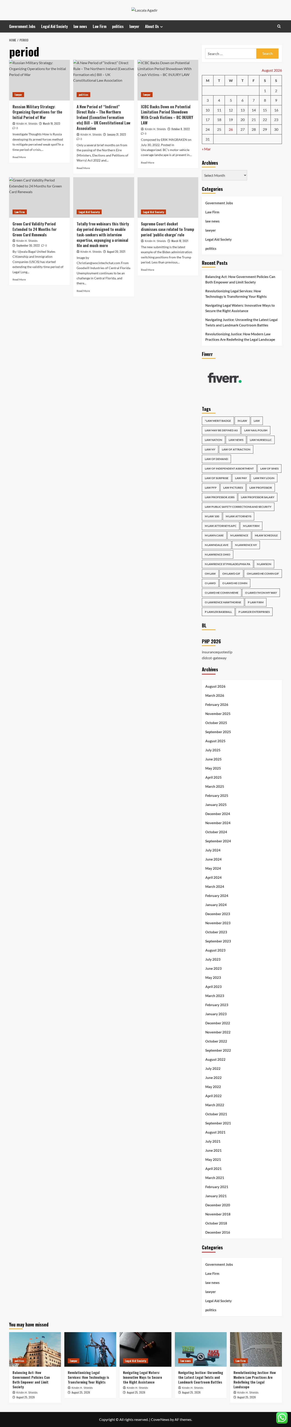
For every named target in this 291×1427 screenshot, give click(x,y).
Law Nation (213, 440)
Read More (19, 157)
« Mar (206, 149)
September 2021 (218, 1123)
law (257, 420)
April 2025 (213, 777)
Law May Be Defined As (221, 430)
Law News (236, 440)
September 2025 (218, 732)
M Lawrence (239, 535)
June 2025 (213, 759)
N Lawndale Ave (216, 545)
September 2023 (218, 941)
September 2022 (218, 1050)
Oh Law (210, 573)
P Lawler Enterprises (254, 612)
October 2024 (216, 832)
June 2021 (213, 1150)
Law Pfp (211, 487)
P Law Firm (255, 602)
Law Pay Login (263, 478)
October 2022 (216, 1041)
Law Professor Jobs (219, 497)
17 (208, 119)
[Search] (279, 26)
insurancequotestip (217, 652)
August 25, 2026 (25, 1397)
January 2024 (216, 905)
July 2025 (213, 750)
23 (276, 119)
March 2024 (214, 886)
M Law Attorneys (238, 516)
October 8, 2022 (180, 129)
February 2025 (216, 795)
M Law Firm (251, 526)
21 (254, 119)
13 (243, 110)
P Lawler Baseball (218, 612)
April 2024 (213, 877)
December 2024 (217, 814)
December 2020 (217, 1205)
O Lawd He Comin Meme (221, 592)
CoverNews (160, 1419)
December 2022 (217, 1023)
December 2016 (217, 1232)
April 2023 (213, 987)
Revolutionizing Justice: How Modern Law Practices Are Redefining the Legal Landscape (240, 336)
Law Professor (260, 487)
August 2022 (215, 1059)
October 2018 (216, 1223)
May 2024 (213, 868)
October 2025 (216, 723)
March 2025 (214, 786)
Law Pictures (233, 487)
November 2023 (218, 923)
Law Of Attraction (236, 449)
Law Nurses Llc (261, 440)
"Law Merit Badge (218, 420)
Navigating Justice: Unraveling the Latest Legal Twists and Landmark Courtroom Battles (241, 322)
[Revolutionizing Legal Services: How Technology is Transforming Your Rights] (90, 1349)
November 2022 (218, 1032)
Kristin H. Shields (27, 123)
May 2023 (213, 977)
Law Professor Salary (257, 497)
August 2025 (215, 741)
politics (118, 26)
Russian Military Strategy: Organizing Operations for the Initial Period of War (37, 112)
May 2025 (213, 768)
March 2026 (214, 695)
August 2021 (215, 1132)
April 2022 (213, 1096)
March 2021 (214, 1178)
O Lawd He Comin (234, 583)
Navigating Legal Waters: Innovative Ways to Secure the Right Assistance (240, 308)
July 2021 (213, 1141)
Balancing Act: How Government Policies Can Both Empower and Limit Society (240, 279)
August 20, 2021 (116, 251)
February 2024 (216, 896)
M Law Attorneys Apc (220, 526)
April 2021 (213, 1169)
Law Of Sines (269, 468)
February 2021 (216, 1187)
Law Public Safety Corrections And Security (238, 506)
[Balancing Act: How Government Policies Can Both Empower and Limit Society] (35, 1349)
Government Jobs (22, 26)
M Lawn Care (214, 535)
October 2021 (216, 1114)
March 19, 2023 (51, 123)
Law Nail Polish (255, 430)
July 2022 (213, 1068)
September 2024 (218, 841)
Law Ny (210, 449)
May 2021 (213, 1159)
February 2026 (216, 704)
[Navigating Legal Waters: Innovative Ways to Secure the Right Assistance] (145, 1349)
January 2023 (216, 1014)
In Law (242, 420)
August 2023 (215, 950)
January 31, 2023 (116, 134)
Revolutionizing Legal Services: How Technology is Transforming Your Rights (236, 293)
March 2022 (214, 1105)
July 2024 (213, 850)
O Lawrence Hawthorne (223, 602)
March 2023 (214, 996)
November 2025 (218, 714)
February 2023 (216, 1005)
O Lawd (210, 583)
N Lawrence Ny (246, 545)
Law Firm (99, 26)
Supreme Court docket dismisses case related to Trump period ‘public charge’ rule (167, 229)
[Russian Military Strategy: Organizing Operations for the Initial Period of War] (39, 80)
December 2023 (217, 914)
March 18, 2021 (179, 241)
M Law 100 (212, 516)
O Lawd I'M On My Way (261, 592)
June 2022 (213, 1078)
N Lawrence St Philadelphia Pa (227, 564)
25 (219, 129)
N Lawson (264, 564)
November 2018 (218, 1214)
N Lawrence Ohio (217, 554)
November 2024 (218, 823)
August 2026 (215, 686)
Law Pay (241, 478)
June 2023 (213, 968)
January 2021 (216, 1196)
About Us (152, 26)
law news (80, 26)
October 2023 (216, 932)
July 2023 (213, 959)
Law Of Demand (216, 459)
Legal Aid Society (54, 26)
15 (265, 110)
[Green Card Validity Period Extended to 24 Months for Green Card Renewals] (39, 197)
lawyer (134, 26)
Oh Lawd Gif (231, 573)
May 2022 (213, 1087)
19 (231, 119)
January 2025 (216, 805)
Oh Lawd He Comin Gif (263, 573)
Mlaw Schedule (266, 535)
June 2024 (213, 859)
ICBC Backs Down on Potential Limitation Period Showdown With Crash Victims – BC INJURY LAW (167, 115)
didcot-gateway (214, 658)
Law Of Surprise (216, 478)
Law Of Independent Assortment (229, 468)
